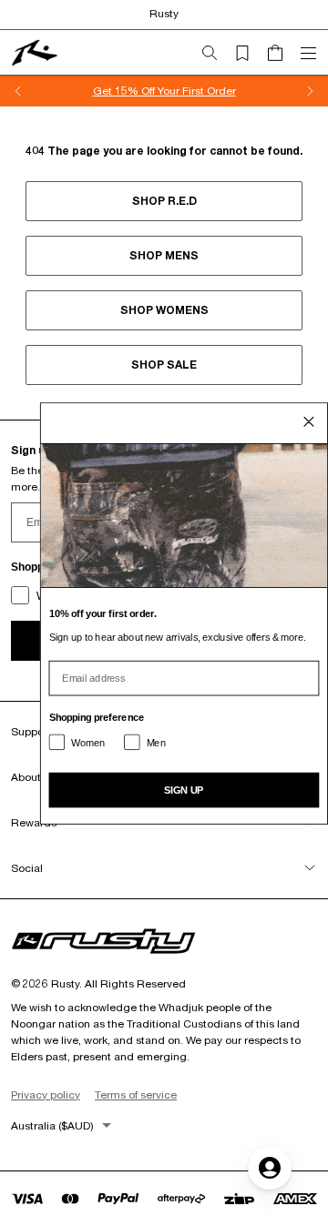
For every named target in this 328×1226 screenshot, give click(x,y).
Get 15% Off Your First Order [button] (164, 90)
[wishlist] (249, 53)
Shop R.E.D (164, 201)
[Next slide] (310, 91)
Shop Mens (164, 255)
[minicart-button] (282, 53)
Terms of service (136, 1094)
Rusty (164, 13)
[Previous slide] (18, 91)
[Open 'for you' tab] (270, 1168)
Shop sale (164, 364)
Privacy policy (45, 1094)
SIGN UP (183, 789)
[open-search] (216, 53)
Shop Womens (164, 310)
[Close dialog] (309, 421)
